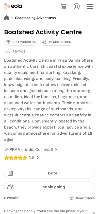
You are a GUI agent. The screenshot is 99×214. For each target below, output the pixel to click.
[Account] (77, 6)
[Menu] (90, 6)
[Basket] (63, 6)
